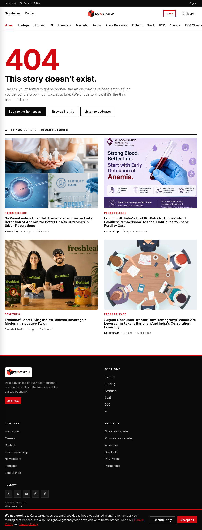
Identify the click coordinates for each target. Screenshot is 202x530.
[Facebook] (45, 494)
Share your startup (117, 431)
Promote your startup (119, 438)
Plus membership (16, 452)
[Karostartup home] (101, 13)
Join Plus (13, 400)
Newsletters (13, 13)
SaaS (150, 25)
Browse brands (63, 111)
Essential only (162, 520)
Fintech (137, 25)
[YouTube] (26, 494)
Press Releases (116, 25)
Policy (96, 25)
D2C (162, 25)
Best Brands (13, 472)
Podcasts (11, 465)
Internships (12, 431)
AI (51, 25)
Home (9, 25)
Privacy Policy (28, 524)
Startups (24, 25)
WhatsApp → (13, 506)
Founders (64, 25)
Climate (175, 25)
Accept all (187, 520)
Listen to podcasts (98, 111)
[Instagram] (35, 494)
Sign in (193, 3)
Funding (40, 25)
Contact (30, 13)
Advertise (111, 445)
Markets (82, 25)
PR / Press (112, 458)
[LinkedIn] (17, 494)
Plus (169, 13)
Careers (10, 438)
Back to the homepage (25, 111)
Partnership (112, 465)
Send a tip (111, 452)
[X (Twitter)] (8, 494)
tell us (21, 100)
